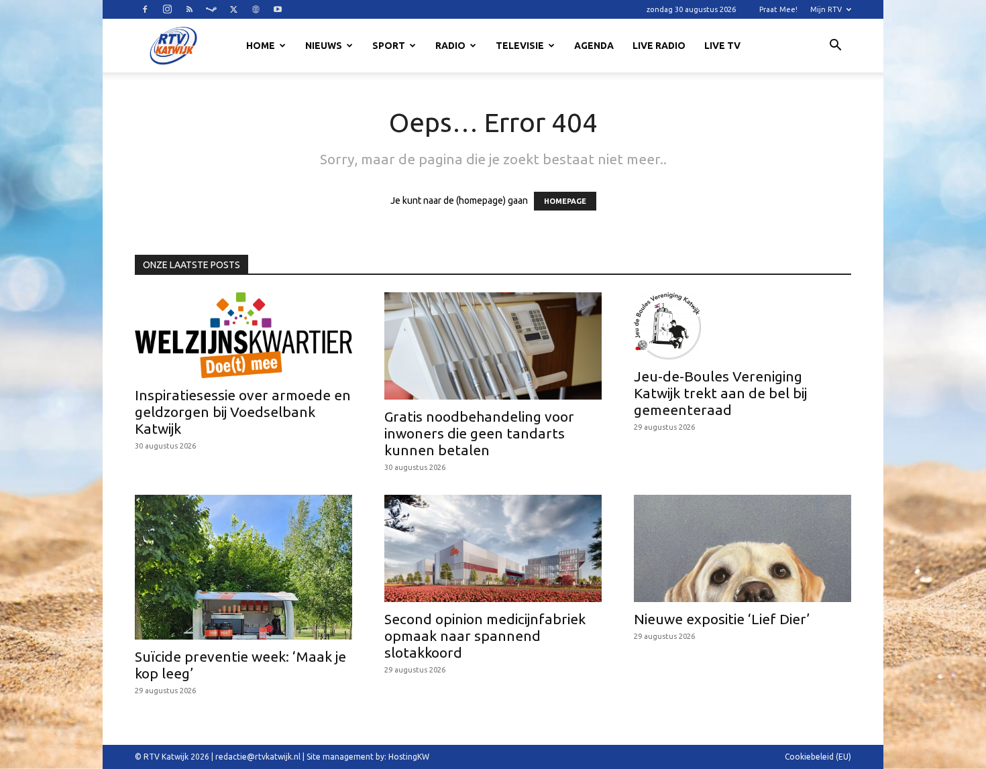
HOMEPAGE (565, 201)
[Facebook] (145, 9)
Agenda (594, 45)
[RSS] (189, 9)
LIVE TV (722, 45)
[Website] (255, 9)
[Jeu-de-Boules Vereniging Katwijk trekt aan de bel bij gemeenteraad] (742, 325)
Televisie (520, 45)
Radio (450, 45)
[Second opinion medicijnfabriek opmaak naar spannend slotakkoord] (493, 548)
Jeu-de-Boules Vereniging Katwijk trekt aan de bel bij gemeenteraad (720, 393)
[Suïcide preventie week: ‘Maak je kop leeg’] (243, 567)
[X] (233, 9)
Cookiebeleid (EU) (818, 756)
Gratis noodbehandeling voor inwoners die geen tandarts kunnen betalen (479, 433)
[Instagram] (167, 9)
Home (260, 45)
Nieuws (323, 45)
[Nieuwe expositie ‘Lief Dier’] (742, 548)
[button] (835, 47)
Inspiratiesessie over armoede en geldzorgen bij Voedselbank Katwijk (243, 411)
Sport (388, 45)
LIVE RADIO (659, 45)
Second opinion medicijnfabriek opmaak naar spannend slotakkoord (485, 635)
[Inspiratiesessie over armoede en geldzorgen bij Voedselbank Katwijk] (243, 335)
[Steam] (211, 9)
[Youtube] (278, 9)
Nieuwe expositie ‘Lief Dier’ (722, 619)
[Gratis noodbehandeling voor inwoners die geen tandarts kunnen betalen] (493, 346)
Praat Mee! (778, 9)
